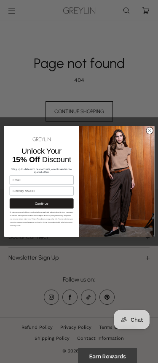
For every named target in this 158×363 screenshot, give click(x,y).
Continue (41, 204)
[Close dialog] (149, 130)
